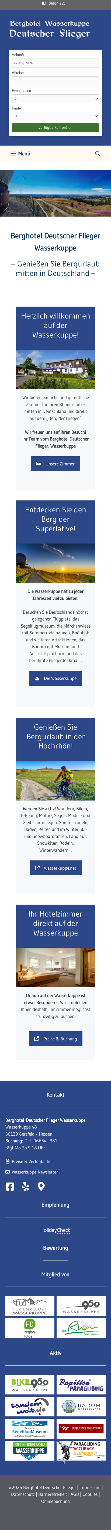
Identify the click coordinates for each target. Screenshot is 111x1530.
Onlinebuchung (55, 1501)
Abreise (18, 73)
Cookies (90, 1494)
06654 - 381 (45, 1140)
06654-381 (56, 3)
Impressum (89, 1487)
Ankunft (18, 55)
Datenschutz (23, 1494)
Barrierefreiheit (52, 1494)
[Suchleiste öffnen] (98, 154)
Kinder (17, 108)
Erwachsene (21, 91)
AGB (75, 1494)
